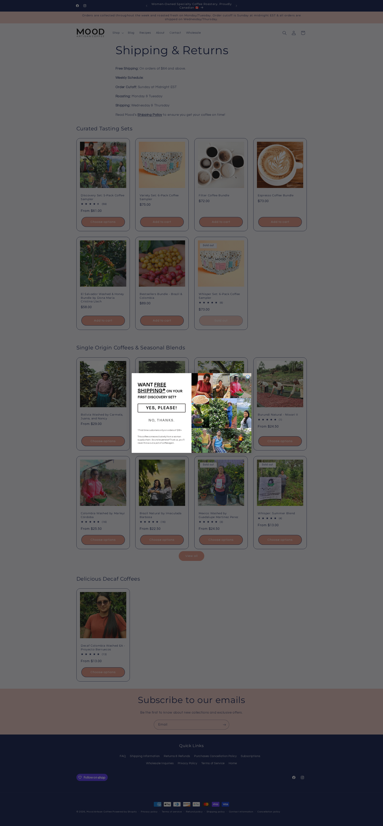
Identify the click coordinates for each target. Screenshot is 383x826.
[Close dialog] (247, 376)
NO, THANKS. (161, 420)
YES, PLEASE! (161, 407)
